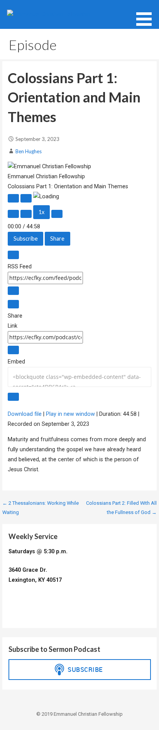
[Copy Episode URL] (13, 350)
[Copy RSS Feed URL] (13, 290)
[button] (146, 14)
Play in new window (70, 414)
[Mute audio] (13, 214)
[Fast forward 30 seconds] (57, 214)
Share (57, 238)
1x (41, 212)
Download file (25, 414)
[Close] (13, 255)
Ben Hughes (28, 151)
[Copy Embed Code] (13, 397)
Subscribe (26, 238)
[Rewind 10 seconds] (26, 214)
